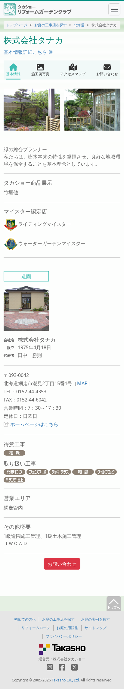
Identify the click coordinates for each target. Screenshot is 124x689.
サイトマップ (95, 627)
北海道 (79, 25)
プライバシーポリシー (64, 636)
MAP (82, 383)
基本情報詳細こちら (26, 52)
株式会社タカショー (69, 658)
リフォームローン (35, 627)
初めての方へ (25, 619)
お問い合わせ (62, 564)
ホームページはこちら (34, 424)
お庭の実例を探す (95, 619)
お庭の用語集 (67, 627)
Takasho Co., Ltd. (66, 680)
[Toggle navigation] (114, 9)
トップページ (16, 25)
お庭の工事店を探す (50, 25)
